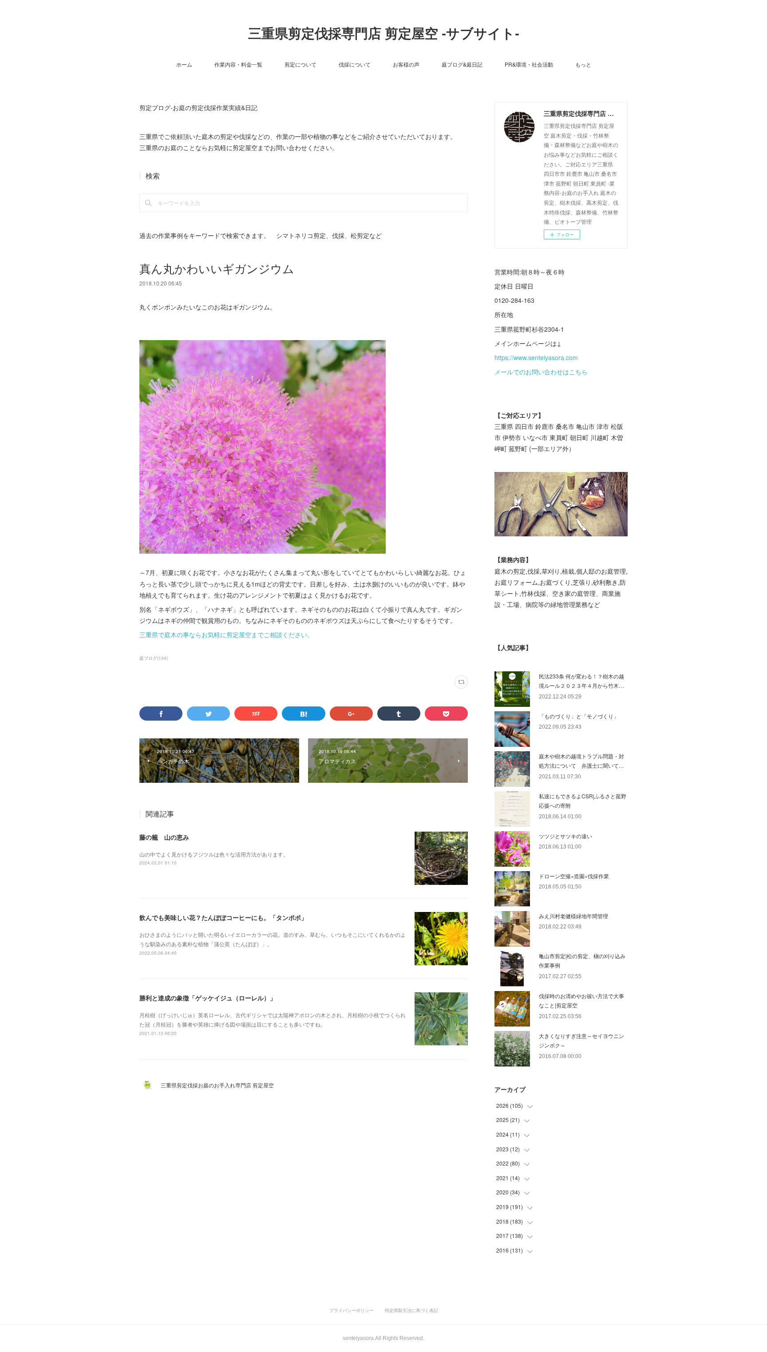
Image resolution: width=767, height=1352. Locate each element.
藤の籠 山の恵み (164, 837)
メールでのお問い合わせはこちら (541, 371)
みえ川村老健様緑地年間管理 (573, 916)
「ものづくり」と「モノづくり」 (579, 716)
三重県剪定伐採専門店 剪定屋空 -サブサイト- (383, 33)
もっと (583, 64)
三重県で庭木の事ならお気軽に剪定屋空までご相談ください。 (226, 634)
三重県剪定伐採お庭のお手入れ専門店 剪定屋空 (220, 1085)
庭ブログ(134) (153, 658)
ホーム (184, 64)
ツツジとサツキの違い (565, 836)
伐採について (355, 64)
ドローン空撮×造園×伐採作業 (574, 876)
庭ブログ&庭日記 (462, 64)
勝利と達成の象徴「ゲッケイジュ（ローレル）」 (207, 997)
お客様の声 (406, 64)
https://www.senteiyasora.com (536, 357)
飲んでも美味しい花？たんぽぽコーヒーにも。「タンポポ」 (223, 917)
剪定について (300, 64)
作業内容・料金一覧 (238, 64)
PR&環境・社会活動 (529, 64)
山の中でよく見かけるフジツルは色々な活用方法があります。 (214, 854)
